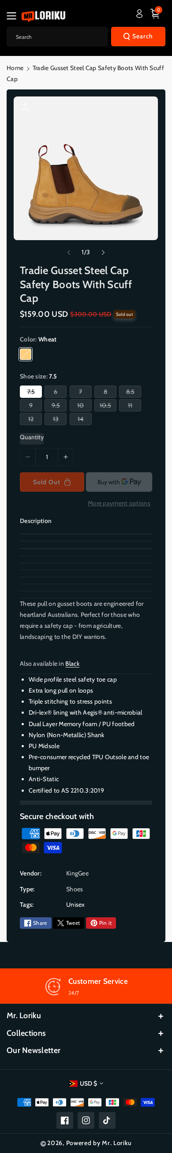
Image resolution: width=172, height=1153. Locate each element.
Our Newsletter (33, 1050)
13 (57, 420)
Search (142, 36)
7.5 (32, 392)
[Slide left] (68, 252)
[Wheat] (25, 354)
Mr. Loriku (24, 1015)
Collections (26, 1033)
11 (132, 406)
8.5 (132, 392)
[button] (14, 15)
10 (82, 406)
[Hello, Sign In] (139, 13)
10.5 (107, 406)
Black (72, 663)
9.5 (58, 406)
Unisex (75, 904)
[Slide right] (103, 252)
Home (15, 68)
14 (82, 420)
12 (32, 420)
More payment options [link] (119, 503)
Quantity (32, 437)
